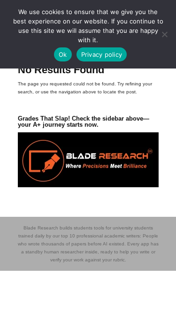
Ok (63, 54)
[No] (164, 34)
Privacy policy (101, 54)
